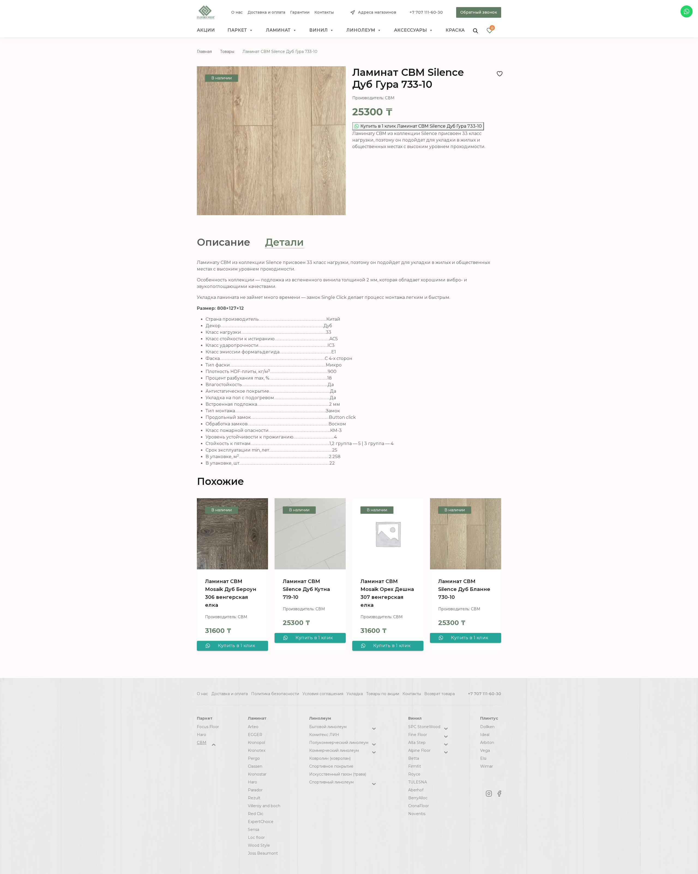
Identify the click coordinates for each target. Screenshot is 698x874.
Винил (318, 30)
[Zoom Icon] (271, 140)
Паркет (237, 30)
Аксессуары (410, 30)
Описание (223, 242)
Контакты (324, 12)
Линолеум (360, 30)
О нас (237, 12)
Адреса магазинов (377, 12)
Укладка (355, 693)
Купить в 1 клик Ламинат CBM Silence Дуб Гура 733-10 (421, 126)
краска (455, 30)
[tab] (223, 242)
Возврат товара (439, 693)
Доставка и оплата (266, 12)
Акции (206, 30)
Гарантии (299, 12)
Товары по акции (382, 693)
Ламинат (278, 30)
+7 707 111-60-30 (426, 12)
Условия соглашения (322, 693)
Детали (284, 242)
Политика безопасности (275, 693)
